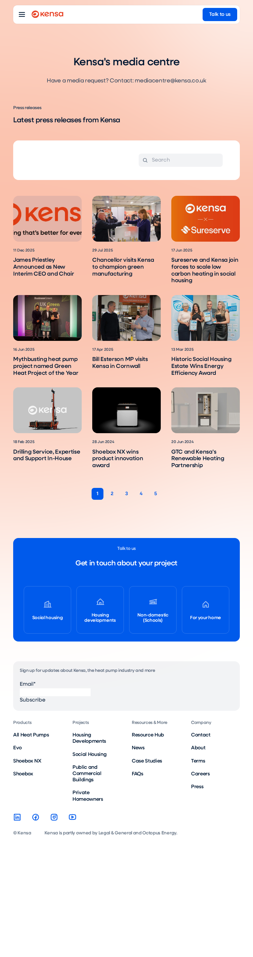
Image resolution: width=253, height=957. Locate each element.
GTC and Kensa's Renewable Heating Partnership (197, 458)
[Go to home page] (47, 14)
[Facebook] (35, 817)
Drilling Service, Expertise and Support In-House (46, 455)
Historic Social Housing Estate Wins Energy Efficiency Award (201, 366)
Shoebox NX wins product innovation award (117, 458)
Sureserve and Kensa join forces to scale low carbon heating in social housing (204, 270)
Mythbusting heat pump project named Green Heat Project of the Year (45, 366)
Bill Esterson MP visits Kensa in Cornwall (120, 363)
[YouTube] (72, 817)
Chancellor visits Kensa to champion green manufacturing (123, 267)
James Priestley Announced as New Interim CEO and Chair (43, 267)
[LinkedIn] (17, 817)
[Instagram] (54, 817)
